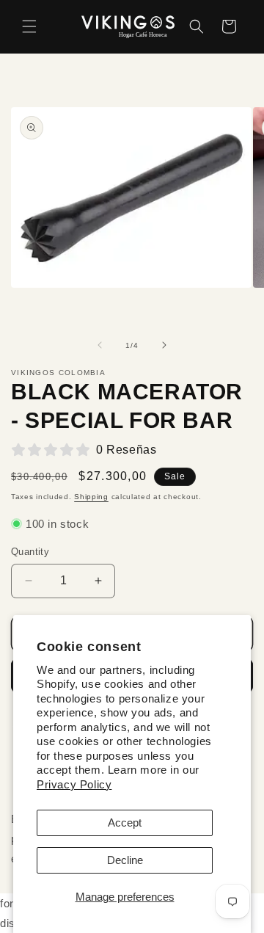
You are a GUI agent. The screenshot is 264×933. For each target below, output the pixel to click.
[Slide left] (100, 345)
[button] (29, 26)
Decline (125, 860)
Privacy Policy (74, 784)
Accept (125, 822)
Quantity (30, 551)
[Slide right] (164, 345)
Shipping (91, 497)
